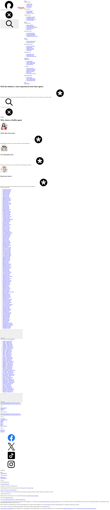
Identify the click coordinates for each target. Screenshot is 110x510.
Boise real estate (6, 204)
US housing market (30, 20)
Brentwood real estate (7, 209)
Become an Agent (3, 407)
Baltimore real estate (6, 198)
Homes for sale (9, 341)
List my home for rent (30, 33)
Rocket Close (2, 477)
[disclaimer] (60, 97)
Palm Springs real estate (7, 280)
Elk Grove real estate (6, 227)
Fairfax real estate (6, 229)
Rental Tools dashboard (31, 34)
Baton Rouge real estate (7, 199)
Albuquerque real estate (7, 189)
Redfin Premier (29, 12)
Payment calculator (30, 68)
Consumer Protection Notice (20, 499)
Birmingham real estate (7, 202)
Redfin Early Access (30, 13)
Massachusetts (5, 361)
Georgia (4, 350)
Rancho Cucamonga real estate (8, 291)
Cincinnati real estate (6, 218)
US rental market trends (31, 35)
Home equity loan (30, 64)
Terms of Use (23, 487)
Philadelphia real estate (7, 281)
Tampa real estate (6, 318)
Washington (5, 388)
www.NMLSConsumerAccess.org (44, 501)
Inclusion (2, 420)
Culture (1, 421)
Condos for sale (29, 5)
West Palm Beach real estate (8, 324)
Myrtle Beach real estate (7, 267)
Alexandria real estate (7, 190)
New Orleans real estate (7, 272)
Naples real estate (6, 269)
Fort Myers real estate (7, 233)
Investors (2, 423)
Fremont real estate (6, 237)
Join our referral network (31, 79)
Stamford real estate (6, 315)
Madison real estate (6, 257)
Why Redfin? (2, 418)
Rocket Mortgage (3, 478)
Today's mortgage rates (31, 62)
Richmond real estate (6, 293)
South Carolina (5, 381)
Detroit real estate (6, 225)
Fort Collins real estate (7, 231)
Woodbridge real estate (7, 327)
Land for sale (29, 6)
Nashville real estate (6, 271)
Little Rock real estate (7, 253)
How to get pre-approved (31, 73)
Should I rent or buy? (30, 28)
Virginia (4, 387)
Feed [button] (25, 82)
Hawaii (4, 351)
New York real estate (6, 273)
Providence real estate (7, 288)
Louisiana (4, 358)
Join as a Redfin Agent (31, 78)
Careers (1, 409)
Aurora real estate (6, 195)
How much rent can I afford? (32, 27)
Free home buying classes (31, 19)
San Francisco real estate (7, 302)
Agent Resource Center (31, 80)
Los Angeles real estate (7, 255)
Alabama (4, 341)
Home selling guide (30, 54)
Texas (4, 384)
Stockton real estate (6, 316)
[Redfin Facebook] (11, 441)
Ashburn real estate (6, 193)
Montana (4, 366)
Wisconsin (4, 390)
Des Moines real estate (7, 224)
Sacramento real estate (7, 297)
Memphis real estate (6, 260)
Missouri (4, 365)
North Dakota (5, 375)
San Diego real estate (6, 301)
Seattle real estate (6, 311)
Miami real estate (6, 262)
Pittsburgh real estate (6, 283)
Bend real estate (5, 201)
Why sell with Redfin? (31, 46)
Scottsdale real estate (6, 310)
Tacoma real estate (6, 317)
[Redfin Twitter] (11, 450)
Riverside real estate (6, 294)
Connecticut (5, 347)
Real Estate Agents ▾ (28, 75)
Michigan (4, 362)
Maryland (4, 360)
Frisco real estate (6, 239)
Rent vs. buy (29, 72)
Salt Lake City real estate (7, 299)
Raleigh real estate (6, 290)
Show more (3, 338)
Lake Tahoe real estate (7, 251)
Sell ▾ (25, 38)
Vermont (4, 386)
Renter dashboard (30, 25)
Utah (4, 385)
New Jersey (5, 371)
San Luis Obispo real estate (8, 304)
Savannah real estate (6, 308)
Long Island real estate (7, 254)
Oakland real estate (6, 275)
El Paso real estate (6, 226)
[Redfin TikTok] (11, 459)
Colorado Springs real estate (8, 219)
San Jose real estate (6, 303)
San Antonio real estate (7, 300)
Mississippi (5, 364)
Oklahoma (5, 377)
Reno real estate (5, 292)
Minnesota (5, 363)
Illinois (4, 353)
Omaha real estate (6, 277)
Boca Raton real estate (7, 203)
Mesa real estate (5, 261)
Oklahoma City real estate (7, 276)
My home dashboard (30, 42)
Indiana (4, 354)
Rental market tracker (30, 26)
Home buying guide (30, 18)
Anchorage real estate (7, 191)
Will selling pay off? (30, 55)
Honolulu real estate (6, 243)
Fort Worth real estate (6, 234)
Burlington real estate (6, 211)
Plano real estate (6, 285)
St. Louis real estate (6, 314)
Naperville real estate (6, 268)
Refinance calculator (30, 71)
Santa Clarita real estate (7, 305)
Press (1, 422)
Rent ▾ (25, 22)
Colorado (4, 346)
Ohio (4, 376)
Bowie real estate (6, 208)
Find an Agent (29, 77)
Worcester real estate (6, 328)
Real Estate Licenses (9, 497)
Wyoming (4, 391)
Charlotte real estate (6, 215)
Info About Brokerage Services (9, 499)
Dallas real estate (6, 222)
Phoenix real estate (6, 282)
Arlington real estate (6, 192)
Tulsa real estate (5, 321)
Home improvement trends (31, 56)
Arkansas (4, 344)
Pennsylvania (5, 379)
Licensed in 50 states (55, 501)
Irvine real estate (6, 246)
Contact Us (2, 429)
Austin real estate (6, 196)
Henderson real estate (6, 242)
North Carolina (5, 374)
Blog (1, 424)
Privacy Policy (30, 487)
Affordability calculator (31, 16)
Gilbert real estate (6, 240)
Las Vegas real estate (6, 252)
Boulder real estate (6, 207)
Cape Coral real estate (7, 212)
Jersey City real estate (7, 248)
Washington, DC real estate (8, 323)
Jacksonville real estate (7, 247)
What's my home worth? (31, 41)
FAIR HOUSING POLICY (68, 508)
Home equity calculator (31, 70)
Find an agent (29, 50)
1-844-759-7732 (46, 506)
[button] (12, 4)
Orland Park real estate (7, 278)
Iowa (4, 355)
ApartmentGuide (3, 473)
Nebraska (4, 368)
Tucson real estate (6, 320)
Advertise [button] (2, 431)
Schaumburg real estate (7, 309)
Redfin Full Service (30, 49)
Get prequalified (29, 61)
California (4, 345)
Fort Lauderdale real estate (7, 232)
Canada (7, 484)
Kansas (4, 356)
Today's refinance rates (31, 63)
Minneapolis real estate (7, 264)
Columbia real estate (6, 220)
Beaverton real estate (6, 200)
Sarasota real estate (6, 307)
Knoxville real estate (6, 250)
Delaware (4, 348)
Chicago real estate (6, 217)
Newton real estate (6, 274)
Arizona (4, 343)
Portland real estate (6, 286)
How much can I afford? (31, 69)
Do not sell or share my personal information (8, 489)
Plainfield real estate (6, 284)
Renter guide (29, 29)
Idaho (4, 352)
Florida (4, 349)
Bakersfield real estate (7, 197)
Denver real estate (6, 223)
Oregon (4, 378)
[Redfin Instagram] (11, 468)
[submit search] (9, 24)
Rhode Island (5, 380)
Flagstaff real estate (6, 230)
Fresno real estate (6, 238)
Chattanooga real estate (7, 216)
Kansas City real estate (7, 249)
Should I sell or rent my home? (32, 36)
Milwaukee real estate (7, 263)
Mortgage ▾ (26, 58)
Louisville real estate (6, 256)
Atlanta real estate (6, 194)
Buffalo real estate (6, 210)
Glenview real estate (6, 241)
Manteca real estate (6, 259)
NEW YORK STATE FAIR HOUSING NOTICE (87, 508)
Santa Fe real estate (6, 306)
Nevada (4, 369)
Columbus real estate (6, 221)
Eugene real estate (6, 228)
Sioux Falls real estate (7, 313)
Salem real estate (6, 298)
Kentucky (4, 357)
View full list (12, 339)
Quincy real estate (6, 289)
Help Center (2, 430)
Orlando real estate (6, 279)
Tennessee (4, 383)
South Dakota (5, 382)
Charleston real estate (6, 214)
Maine (4, 359)
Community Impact (3, 419)
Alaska (4, 342)
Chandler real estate (6, 213)
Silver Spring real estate (7, 312)
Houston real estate (6, 244)
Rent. (1, 472)
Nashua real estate (6, 270)
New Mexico (5, 372)
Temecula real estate (6, 319)
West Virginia (5, 389)
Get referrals (2, 408)
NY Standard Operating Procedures (31, 495)
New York (4, 373)
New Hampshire (6, 370)
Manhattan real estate (6, 258)
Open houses (29, 7)
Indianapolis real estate (7, 245)
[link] (60, 97)
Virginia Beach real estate (7, 322)
